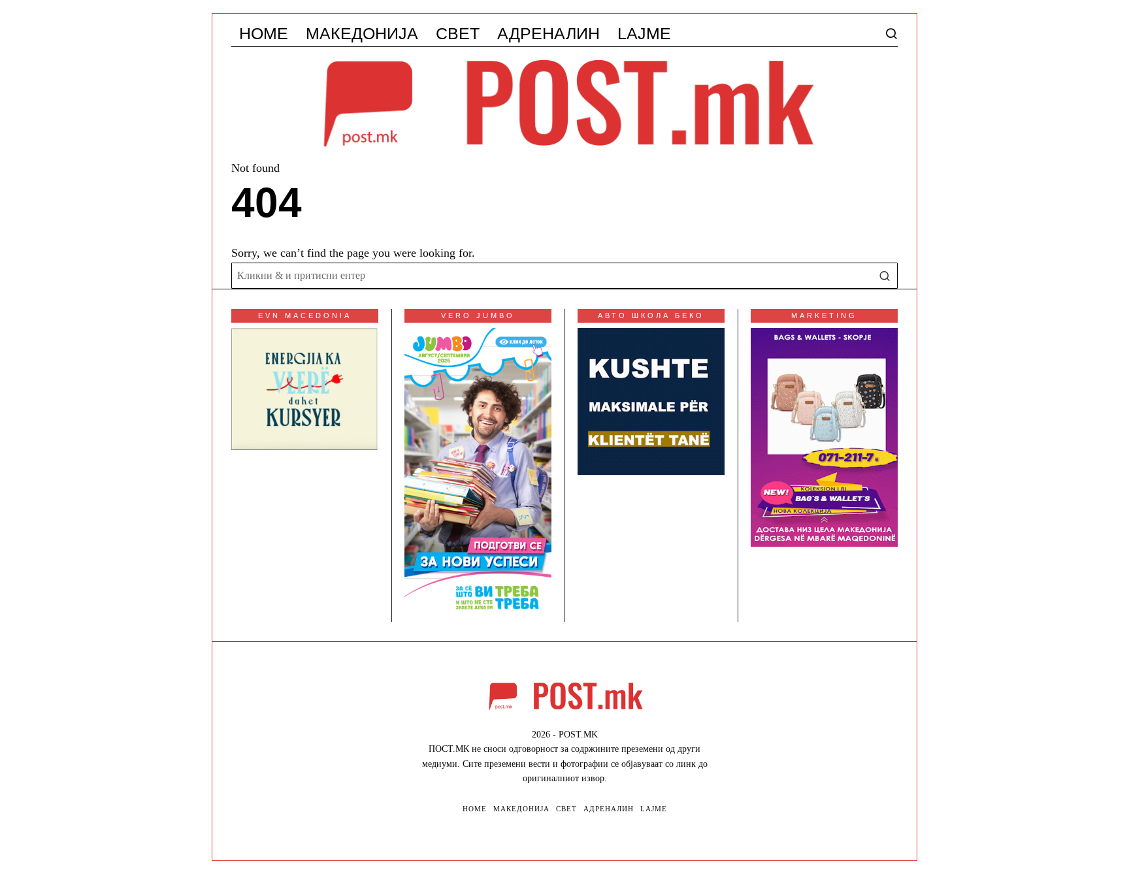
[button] (885, 276)
